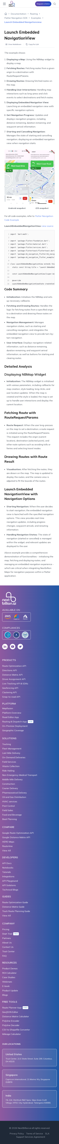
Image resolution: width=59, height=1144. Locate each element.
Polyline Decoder (10, 1025)
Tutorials (6, 872)
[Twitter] (20, 646)
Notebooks (7, 867)
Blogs (5, 995)
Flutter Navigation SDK (15, 18)
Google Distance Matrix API (16, 837)
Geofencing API (10, 688)
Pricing (5, 929)
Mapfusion (7, 708)
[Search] (54, 4)
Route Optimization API (14, 666)
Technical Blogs (10, 889)
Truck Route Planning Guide (16, 911)
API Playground (10, 880)
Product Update (10, 990)
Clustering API (9, 692)
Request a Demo (43, 4)
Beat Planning (9, 819)
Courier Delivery (10, 788)
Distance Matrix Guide (13, 906)
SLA (47, 1133)
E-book (6, 986)
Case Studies (8, 977)
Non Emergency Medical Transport (19, 775)
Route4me (7, 846)
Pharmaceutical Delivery (14, 792)
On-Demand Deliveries (13, 757)
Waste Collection (10, 766)
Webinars (7, 981)
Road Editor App (10, 717)
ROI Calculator (9, 972)
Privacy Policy (17, 1133)
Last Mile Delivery (11, 753)
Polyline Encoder (10, 1020)
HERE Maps (8, 841)
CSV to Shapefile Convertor (16, 1029)
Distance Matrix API (12, 674)
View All (6, 850)
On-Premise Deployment (15, 726)
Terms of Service (34, 1133)
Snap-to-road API (11, 696)
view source (47, 226)
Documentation (18, 13)
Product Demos (10, 968)
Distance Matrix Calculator (15, 1016)
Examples (36, 18)
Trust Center (8, 951)
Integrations (8, 876)
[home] (5, 13)
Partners (6, 938)
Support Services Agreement (30, 1136)
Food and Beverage (12, 814)
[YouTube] (12, 646)
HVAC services (9, 801)
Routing (34, 13)
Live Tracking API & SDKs (15, 683)
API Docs (7, 863)
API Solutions (9, 885)
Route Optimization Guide (15, 902)
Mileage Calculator (11, 1034)
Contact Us (7, 947)
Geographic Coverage (13, 730)
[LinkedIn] (5, 646)
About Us (7, 942)
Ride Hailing (8, 770)
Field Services (9, 761)
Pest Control (8, 806)
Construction (8, 783)
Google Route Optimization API (18, 833)
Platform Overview (11, 712)
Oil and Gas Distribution (14, 797)
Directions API (9, 670)
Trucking (6, 744)
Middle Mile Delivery (12, 779)
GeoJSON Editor (10, 1012)
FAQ (4, 955)
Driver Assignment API (13, 679)
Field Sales (7, 810)
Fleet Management (11, 748)
